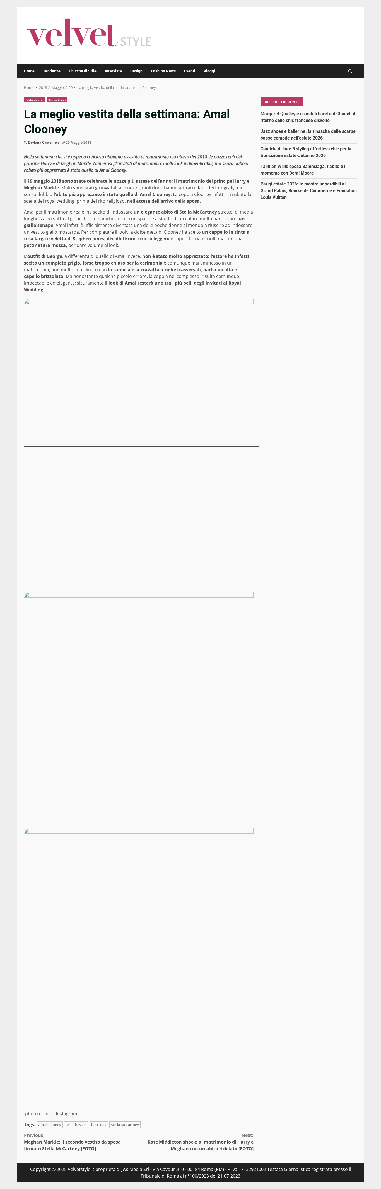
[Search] (350, 71)
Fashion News (163, 71)
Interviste (113, 71)
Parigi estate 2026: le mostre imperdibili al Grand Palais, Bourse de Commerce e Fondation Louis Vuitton (309, 190)
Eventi (189, 71)
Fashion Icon (35, 100)
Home (29, 71)
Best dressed (76, 1124)
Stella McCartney (125, 1124)
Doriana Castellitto (43, 142)
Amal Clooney (49, 1124)
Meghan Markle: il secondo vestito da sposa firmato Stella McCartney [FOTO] (72, 1142)
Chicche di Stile (83, 71)
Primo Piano (57, 100)
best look (99, 1124)
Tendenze (52, 71)
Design (136, 71)
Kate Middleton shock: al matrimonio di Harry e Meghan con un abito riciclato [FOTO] (201, 1142)
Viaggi (209, 71)
